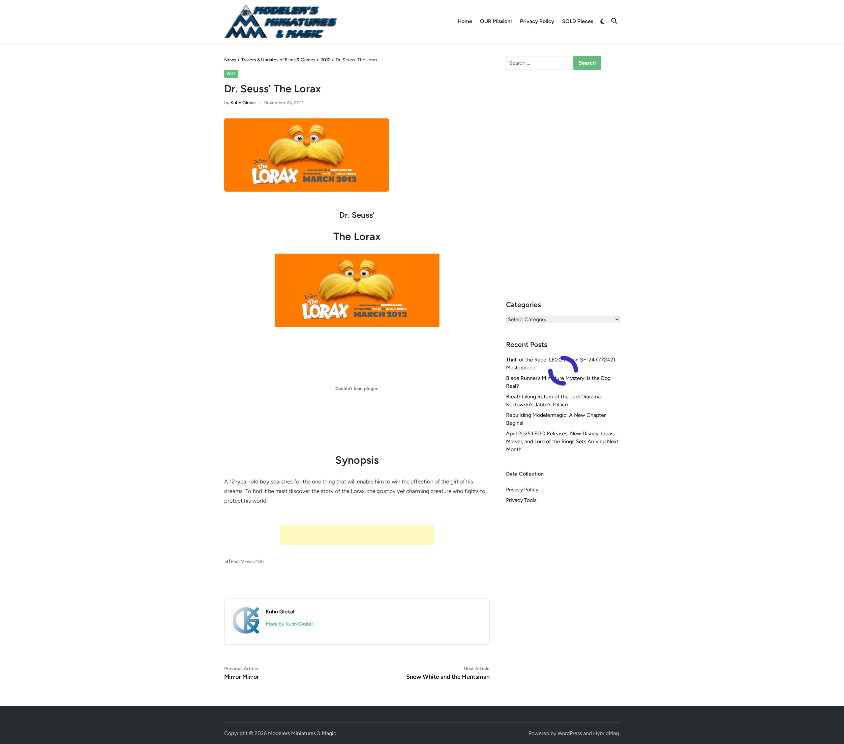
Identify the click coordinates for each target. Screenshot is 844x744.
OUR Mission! (496, 21)
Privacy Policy (537, 21)
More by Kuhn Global (289, 624)
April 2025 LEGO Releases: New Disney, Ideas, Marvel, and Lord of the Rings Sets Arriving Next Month (562, 441)
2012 (231, 74)
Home (465, 21)
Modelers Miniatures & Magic (302, 733)
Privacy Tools (521, 500)
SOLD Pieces (577, 21)
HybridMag (606, 733)
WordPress (570, 733)
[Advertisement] (357, 535)
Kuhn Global (243, 103)
